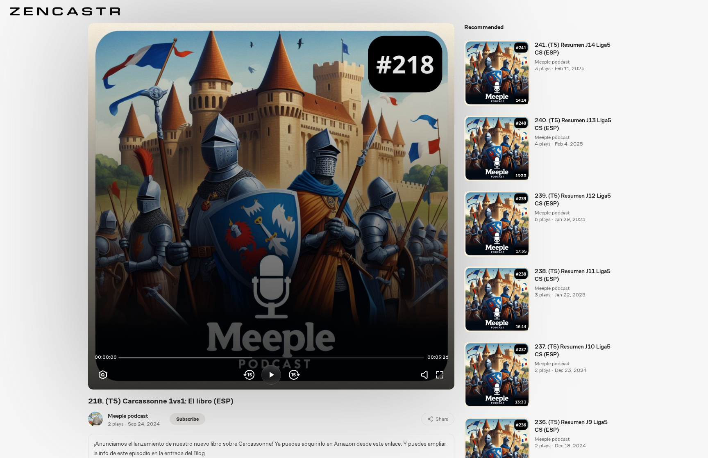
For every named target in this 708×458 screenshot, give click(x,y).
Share (442, 419)
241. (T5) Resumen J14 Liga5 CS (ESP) (572, 48)
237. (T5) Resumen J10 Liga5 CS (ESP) (572, 350)
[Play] (271, 375)
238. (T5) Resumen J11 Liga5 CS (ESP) (572, 275)
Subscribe (187, 419)
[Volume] (426, 374)
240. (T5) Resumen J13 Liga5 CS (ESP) (573, 124)
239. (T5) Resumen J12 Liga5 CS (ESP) (573, 199)
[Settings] (102, 374)
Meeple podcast (128, 415)
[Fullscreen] (439, 374)
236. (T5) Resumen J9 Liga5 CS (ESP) (571, 426)
